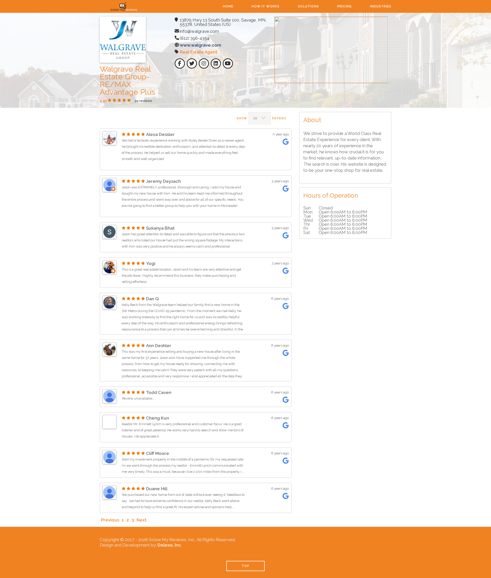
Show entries (261, 118)
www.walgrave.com (200, 45)
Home (228, 6)
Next (142, 519)
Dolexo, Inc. (170, 545)
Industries (380, 6)
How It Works (266, 6)
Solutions (308, 6)
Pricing (344, 6)
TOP (245, 566)
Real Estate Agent (198, 52)
